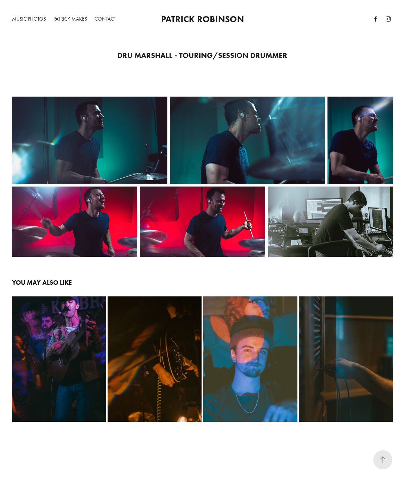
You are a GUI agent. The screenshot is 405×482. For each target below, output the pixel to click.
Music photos (29, 19)
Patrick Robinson (202, 19)
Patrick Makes (70, 19)
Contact (105, 19)
